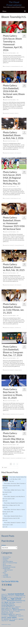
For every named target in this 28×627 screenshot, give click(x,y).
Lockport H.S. (18, 606)
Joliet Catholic (12, 602)
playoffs (11, 612)
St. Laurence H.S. (21, 414)
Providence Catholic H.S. (8, 614)
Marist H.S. (17, 113)
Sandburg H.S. (13, 616)
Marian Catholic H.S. (6, 608)
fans (24, 597)
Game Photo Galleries (12, 99)
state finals (20, 619)
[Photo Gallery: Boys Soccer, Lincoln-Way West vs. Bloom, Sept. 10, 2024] (14, 424)
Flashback (5, 559)
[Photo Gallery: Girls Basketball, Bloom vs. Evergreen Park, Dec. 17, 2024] (14, 337)
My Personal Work (7, 565)
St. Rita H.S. (15, 619)
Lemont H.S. (19, 602)
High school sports (8, 570)
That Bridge (5, 575)
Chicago (6, 574)
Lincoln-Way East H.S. (8, 605)
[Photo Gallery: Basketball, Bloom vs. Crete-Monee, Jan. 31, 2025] (14, 295)
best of (3, 595)
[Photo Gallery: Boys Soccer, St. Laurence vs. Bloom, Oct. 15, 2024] (14, 380)
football (4, 599)
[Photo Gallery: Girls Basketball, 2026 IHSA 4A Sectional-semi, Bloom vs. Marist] (14, 76)
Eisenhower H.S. (10, 597)
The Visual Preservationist (14, 3)
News (5, 571)
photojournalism (5, 612)
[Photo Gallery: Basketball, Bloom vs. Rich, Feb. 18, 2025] (14, 255)
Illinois (6, 602)
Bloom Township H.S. (7, 66)
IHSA (2, 602)
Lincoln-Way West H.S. (19, 458)
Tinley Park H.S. (4, 620)
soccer (22, 66)
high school (13, 414)
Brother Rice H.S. (21, 595)
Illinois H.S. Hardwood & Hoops (10, 562)
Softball (9, 617)
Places (4, 572)
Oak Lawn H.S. (12, 611)
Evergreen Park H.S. (18, 597)
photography (17, 611)
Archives (3, 545)
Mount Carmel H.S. (19, 610)
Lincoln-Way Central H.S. (7, 603)
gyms (9, 599)
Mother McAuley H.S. (14, 198)
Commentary (6, 558)
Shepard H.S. (21, 615)
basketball (5, 113)
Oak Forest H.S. (4, 611)
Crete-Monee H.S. (18, 327)
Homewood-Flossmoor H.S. (15, 66)
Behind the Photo (7, 557)
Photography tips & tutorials (9, 567)
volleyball (12, 620)
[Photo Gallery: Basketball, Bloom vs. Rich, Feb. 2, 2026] (14, 123)
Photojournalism (6, 568)
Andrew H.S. (4, 594)
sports (14, 617)
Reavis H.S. (18, 614)
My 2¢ (4, 564)
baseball (11, 594)
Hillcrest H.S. (3, 600)
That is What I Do (7, 577)
